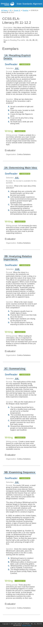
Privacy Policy (26, 625)
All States (4, 10)
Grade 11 (17, 10)
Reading (25, 10)
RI (11, 10)
